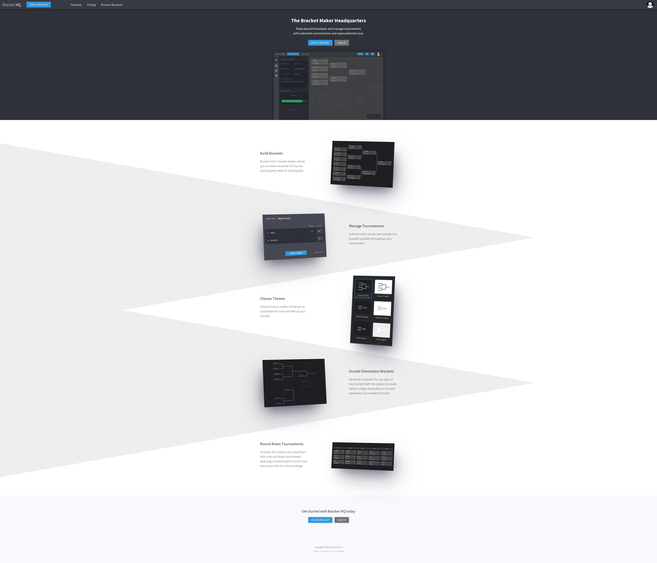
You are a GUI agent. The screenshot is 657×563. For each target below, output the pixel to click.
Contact (315, 551)
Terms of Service (338, 551)
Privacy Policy (325, 551)
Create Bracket (320, 42)
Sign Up (341, 42)
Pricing (91, 5)
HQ (12, 4)
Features (76, 5)
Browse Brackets (112, 5)
